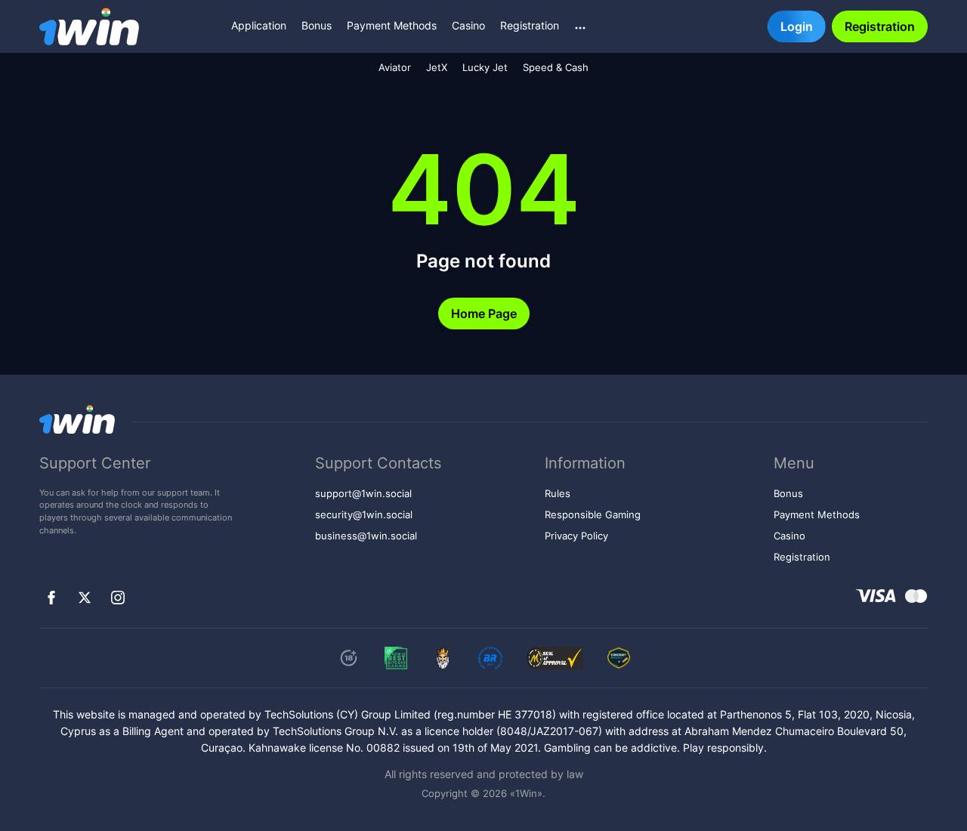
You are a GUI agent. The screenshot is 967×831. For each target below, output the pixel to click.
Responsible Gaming (593, 515)
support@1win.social (363, 493)
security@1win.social (363, 515)
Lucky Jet (485, 67)
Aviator (394, 67)
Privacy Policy (576, 536)
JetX (436, 67)
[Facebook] (51, 597)
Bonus (316, 25)
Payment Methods (392, 25)
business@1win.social (366, 536)
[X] (85, 597)
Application (258, 25)
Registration (529, 25)
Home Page (484, 313)
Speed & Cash (556, 67)
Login (796, 26)
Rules (557, 493)
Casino (468, 25)
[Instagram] (118, 597)
